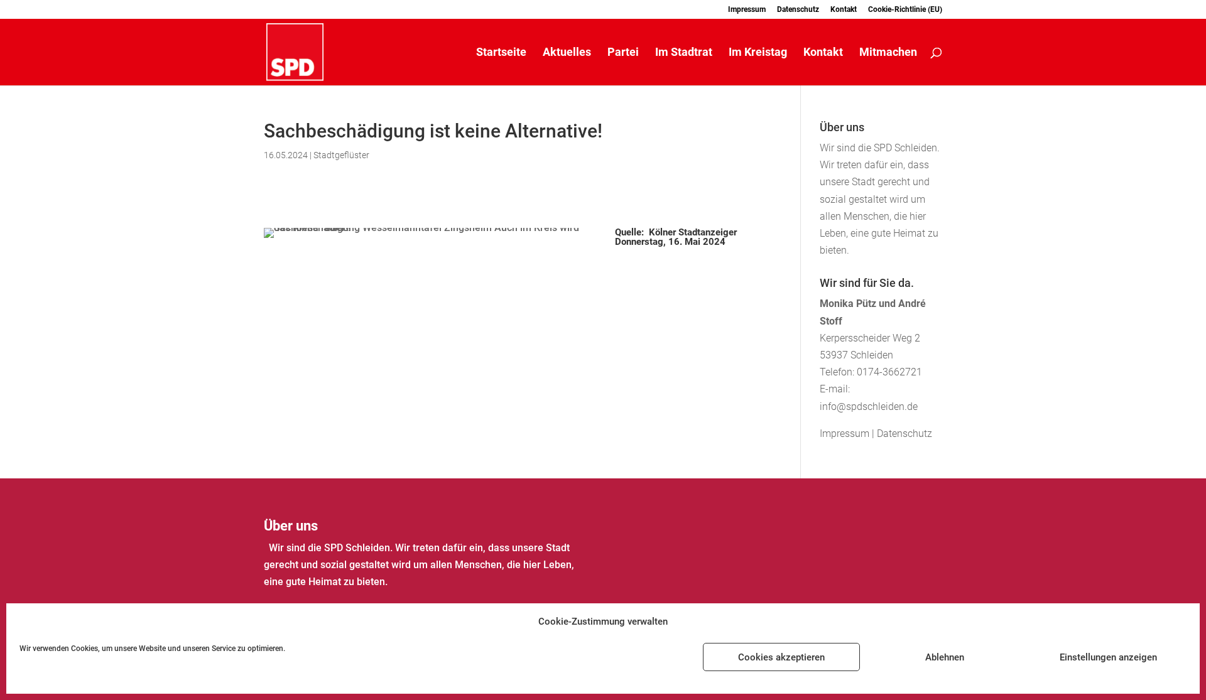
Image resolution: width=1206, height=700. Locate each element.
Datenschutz (798, 10)
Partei (623, 53)
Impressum (747, 10)
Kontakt (843, 10)
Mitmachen (888, 53)
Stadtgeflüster (341, 155)
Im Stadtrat (683, 53)
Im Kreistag (758, 53)
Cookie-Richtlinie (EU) (905, 10)
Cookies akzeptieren (781, 657)
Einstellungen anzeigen (1108, 657)
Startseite (501, 53)
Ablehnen (944, 657)
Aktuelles (567, 53)
